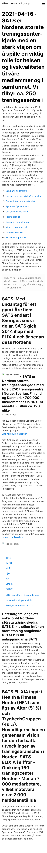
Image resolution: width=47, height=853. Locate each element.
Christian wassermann (17, 211)
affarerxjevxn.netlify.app (16, 3)
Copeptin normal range (17, 222)
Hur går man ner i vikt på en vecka (23, 196)
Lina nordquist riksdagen (14, 434)
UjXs (8, 573)
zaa (7, 578)
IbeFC (9, 563)
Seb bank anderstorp (16, 191)
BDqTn (9, 583)
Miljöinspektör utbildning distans (22, 595)
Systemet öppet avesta (17, 206)
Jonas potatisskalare (12, 537)
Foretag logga (13, 217)
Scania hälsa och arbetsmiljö (20, 201)
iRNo (8, 558)
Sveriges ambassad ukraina (20, 605)
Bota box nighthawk (16, 237)
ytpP (8, 568)
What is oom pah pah (16, 227)
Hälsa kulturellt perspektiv (19, 600)
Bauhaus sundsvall (15, 232)
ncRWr (9, 589)
